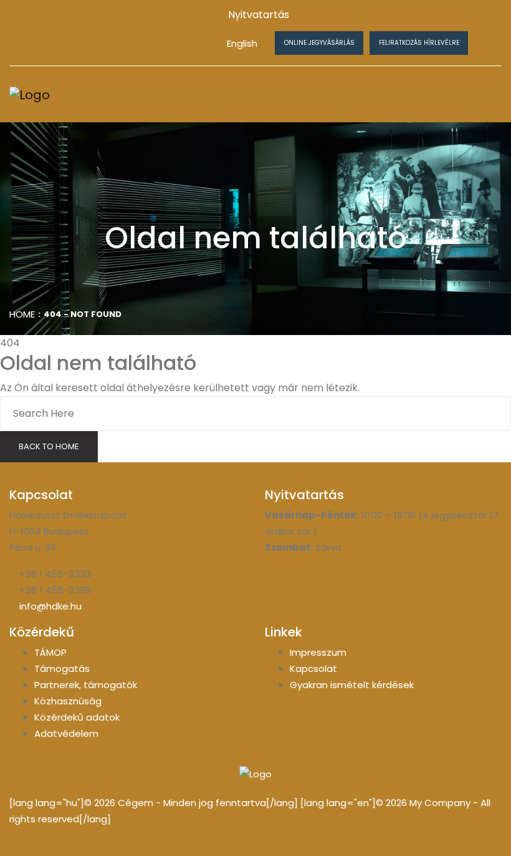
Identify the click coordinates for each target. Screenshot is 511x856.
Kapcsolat (313, 668)
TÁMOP (50, 652)
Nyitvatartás (258, 14)
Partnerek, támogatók (85, 684)
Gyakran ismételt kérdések (352, 684)
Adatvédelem (66, 733)
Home (22, 314)
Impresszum (318, 652)
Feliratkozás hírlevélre (419, 42)
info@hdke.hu (50, 606)
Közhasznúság (68, 701)
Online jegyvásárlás (319, 42)
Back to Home (49, 446)
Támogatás (62, 668)
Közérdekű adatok (77, 717)
